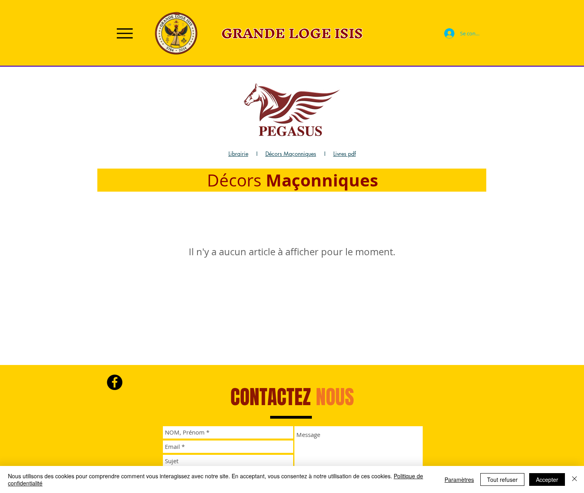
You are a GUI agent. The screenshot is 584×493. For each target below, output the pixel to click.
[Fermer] (574, 479)
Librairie (238, 153)
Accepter (547, 479)
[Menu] (124, 33)
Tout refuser (502, 479)
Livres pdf (344, 153)
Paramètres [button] (459, 479)
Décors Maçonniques (290, 153)
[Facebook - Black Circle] (114, 382)
